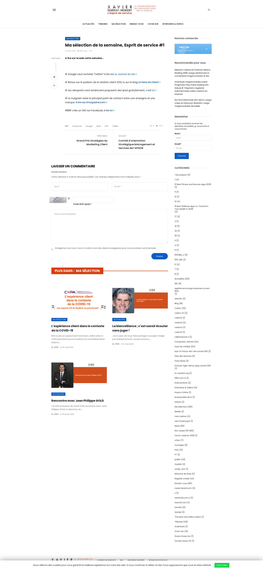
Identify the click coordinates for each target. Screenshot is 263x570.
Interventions (181, 382)
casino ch (179, 313)
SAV (106, 126)
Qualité (178, 464)
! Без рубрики (181, 174)
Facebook (77, 126)
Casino (178, 308)
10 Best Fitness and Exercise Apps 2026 (193, 184)
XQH (56, 347)
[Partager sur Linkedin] (54, 85)
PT (176, 454)
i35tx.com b (180, 378)
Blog (177, 303)
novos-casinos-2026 (185, 435)
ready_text (180, 469)
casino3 (178, 322)
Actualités (88, 24)
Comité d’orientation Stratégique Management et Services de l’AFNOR (136, 144)
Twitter (115, 126)
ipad (99, 126)
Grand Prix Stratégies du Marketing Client (92, 142)
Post (177, 449)
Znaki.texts (180, 526)
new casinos (180, 416)
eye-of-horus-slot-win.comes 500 (191, 351)
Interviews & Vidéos (172, 24)
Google (89, 126)
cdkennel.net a (182, 337)
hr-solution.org (182, 373)
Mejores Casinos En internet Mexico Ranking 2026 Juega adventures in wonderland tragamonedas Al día (192, 72)
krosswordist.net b (183, 397)
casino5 (178, 332)
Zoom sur (153, 24)
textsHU (178, 507)
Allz (176, 283)
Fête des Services (183, 356)
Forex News (180, 361)
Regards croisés (182, 478)
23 (176, 231)
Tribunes (103, 24)
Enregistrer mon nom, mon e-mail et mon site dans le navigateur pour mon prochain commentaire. (105, 248)
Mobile (178, 411)
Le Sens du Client (148, 82)
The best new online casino (188, 517)
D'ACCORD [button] (222, 565)
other (177, 440)
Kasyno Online (181, 392)
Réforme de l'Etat (183, 473)
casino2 (178, 317)
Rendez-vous (137, 24)
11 (175, 192)
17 (175, 216)
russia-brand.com (183, 488)
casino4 (178, 327)
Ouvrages (179, 445)
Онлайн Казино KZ (183, 540)
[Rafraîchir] (68, 198)
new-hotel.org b (182, 421)
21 (175, 226)
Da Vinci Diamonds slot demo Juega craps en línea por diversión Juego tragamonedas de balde (193, 102)
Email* (178, 144)
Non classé (180, 430)
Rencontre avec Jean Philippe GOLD (77, 401)
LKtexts (178, 402)
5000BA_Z (179, 254)
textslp (178, 512)
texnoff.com (181, 502)
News (177, 426)
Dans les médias (182, 346)
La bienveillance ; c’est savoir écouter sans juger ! (140, 328)
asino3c (178, 298)
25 (176, 235)
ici (153, 90)
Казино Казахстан (183, 536)
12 (175, 196)
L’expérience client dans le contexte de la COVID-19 (77, 328)
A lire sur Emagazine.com (90, 102)
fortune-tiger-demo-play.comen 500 (193, 365)
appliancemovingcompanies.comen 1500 (192, 289)
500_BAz (179, 259)
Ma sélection (119, 24)
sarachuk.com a (182, 497)
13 (175, 201)
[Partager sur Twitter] (54, 77)
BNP (66, 126)
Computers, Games (184, 341)
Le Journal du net (125, 74)
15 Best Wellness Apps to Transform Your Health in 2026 (191, 207)
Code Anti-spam (82, 204)
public (177, 459)
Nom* (178, 133)
